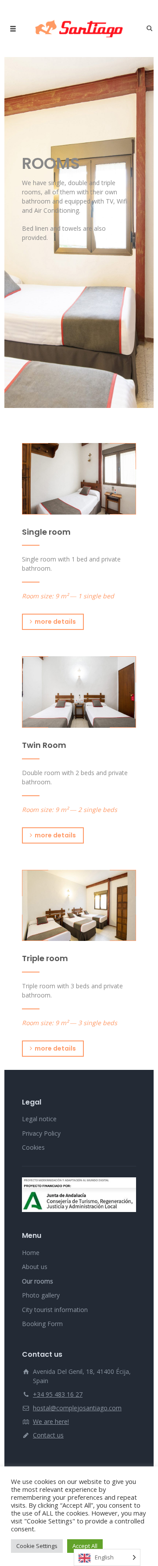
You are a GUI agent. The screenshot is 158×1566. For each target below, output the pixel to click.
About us (34, 1266)
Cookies (33, 1147)
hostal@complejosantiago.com (77, 1408)
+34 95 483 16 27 (58, 1394)
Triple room (45, 958)
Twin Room (44, 745)
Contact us (48, 1435)
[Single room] (79, 479)
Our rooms (37, 1281)
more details (55, 621)
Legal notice (39, 1119)
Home (31, 1252)
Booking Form (42, 1323)
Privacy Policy (41, 1133)
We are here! (51, 1421)
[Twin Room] (79, 692)
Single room (46, 531)
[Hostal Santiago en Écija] (79, 28)
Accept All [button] (84, 1546)
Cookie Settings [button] (36, 1546)
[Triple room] (79, 905)
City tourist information (55, 1309)
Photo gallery (41, 1295)
